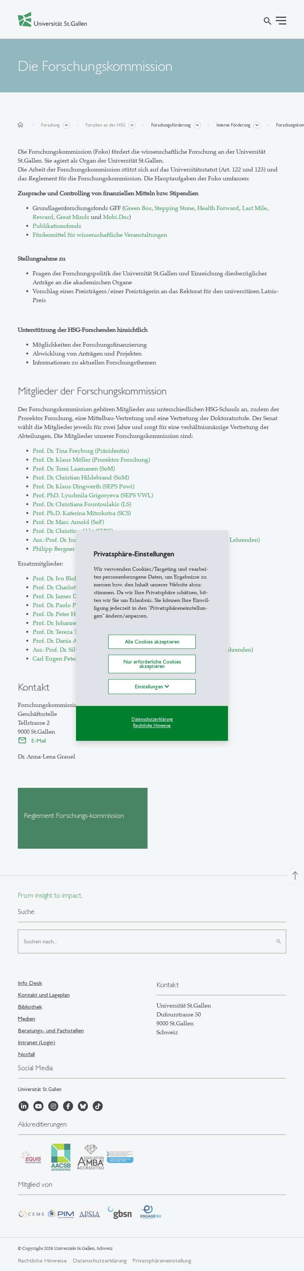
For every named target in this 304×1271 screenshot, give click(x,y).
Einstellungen (150, 687)
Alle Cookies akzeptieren (152, 642)
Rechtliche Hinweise (152, 725)
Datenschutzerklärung (152, 719)
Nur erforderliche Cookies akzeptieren (152, 664)
